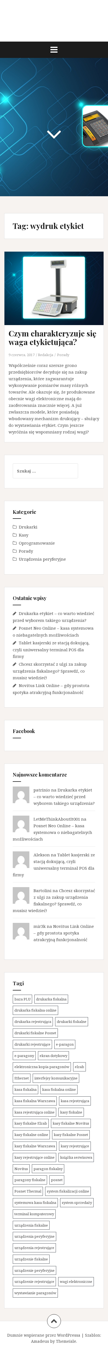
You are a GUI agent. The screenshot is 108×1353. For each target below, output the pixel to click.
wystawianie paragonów (35, 1292)
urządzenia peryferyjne (34, 1236)
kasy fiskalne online (31, 1134)
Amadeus (40, 1341)
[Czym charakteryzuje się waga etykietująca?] (58, 294)
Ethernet (21, 1078)
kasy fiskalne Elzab (30, 1123)
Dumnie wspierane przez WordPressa (43, 1335)
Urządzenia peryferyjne (42, 559)
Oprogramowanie (37, 543)
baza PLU (22, 999)
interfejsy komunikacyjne (56, 1078)
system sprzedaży (77, 1202)
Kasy (23, 535)
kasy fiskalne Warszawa (34, 1145)
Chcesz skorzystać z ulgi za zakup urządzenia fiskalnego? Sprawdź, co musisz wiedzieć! (50, 670)
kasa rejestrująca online (34, 1112)
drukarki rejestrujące (32, 1044)
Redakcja (45, 354)
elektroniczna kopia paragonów (41, 1066)
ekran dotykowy (53, 1055)
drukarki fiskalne (71, 1021)
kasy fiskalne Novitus (71, 1123)
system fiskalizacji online (68, 1191)
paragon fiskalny (48, 1168)
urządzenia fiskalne (31, 1225)
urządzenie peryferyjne (34, 1270)
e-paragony (24, 1055)
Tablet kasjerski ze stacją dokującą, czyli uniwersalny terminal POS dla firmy (51, 649)
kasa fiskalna (25, 1089)
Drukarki (28, 527)
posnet (57, 1179)
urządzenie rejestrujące (34, 1281)
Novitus (21, 1168)
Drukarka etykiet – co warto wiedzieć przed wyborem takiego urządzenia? (64, 796)
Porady (63, 354)
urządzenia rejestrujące (34, 1247)
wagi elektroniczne (76, 1281)
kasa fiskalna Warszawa (34, 1100)
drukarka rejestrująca (32, 1021)
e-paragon (65, 1044)
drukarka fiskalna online (35, 1010)
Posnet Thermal (27, 1191)
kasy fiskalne (71, 1112)
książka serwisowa (76, 1157)
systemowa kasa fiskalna (35, 1202)
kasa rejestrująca (75, 1100)
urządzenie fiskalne (31, 1259)
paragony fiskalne (29, 1179)
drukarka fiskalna (51, 999)
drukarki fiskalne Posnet (35, 1032)
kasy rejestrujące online (34, 1157)
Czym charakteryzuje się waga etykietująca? (52, 337)
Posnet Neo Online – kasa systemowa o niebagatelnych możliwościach (52, 832)
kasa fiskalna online (59, 1089)
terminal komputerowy (34, 1213)
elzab (79, 1066)
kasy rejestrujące (75, 1145)
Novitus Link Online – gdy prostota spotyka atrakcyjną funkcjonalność (64, 932)
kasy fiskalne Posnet (71, 1134)
